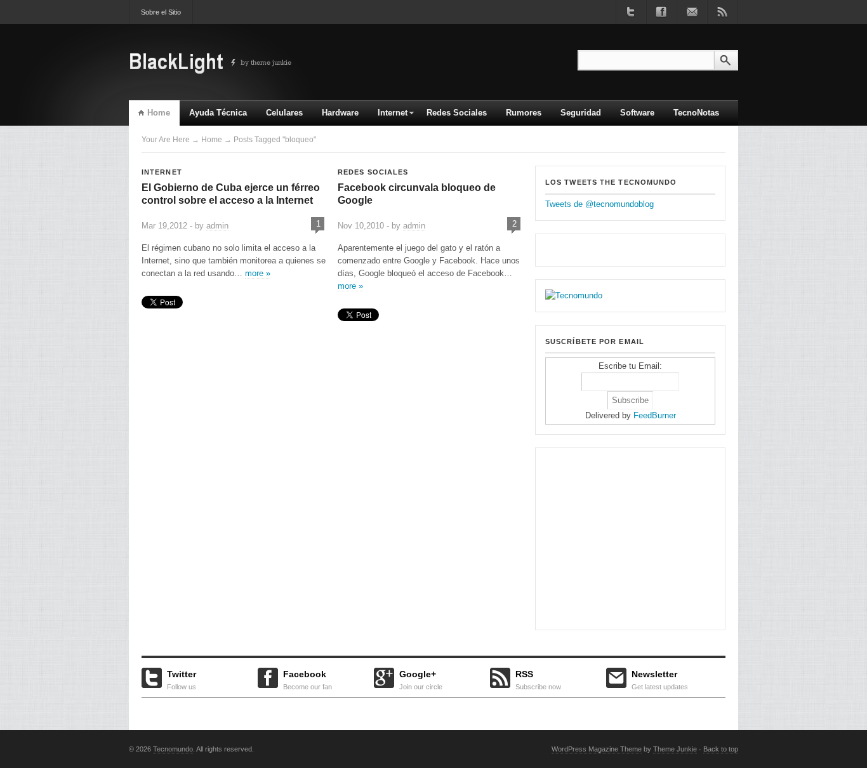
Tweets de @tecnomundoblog (599, 204)
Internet (387, 117)
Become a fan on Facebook (661, 12)
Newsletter (660, 678)
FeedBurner (654, 415)
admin (217, 225)
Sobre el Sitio (161, 12)
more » (257, 273)
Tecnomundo (173, 749)
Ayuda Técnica (218, 112)
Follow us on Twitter (631, 12)
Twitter (181, 678)
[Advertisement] (624, 537)
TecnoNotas (696, 112)
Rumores (523, 112)
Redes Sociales (457, 112)
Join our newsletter (692, 12)
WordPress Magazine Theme (597, 749)
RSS (538, 678)
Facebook (307, 678)
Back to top (720, 749)
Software (637, 112)
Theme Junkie (675, 749)
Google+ (420, 678)
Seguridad (580, 112)
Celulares (284, 112)
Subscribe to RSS (722, 12)
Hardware (340, 112)
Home (158, 112)
